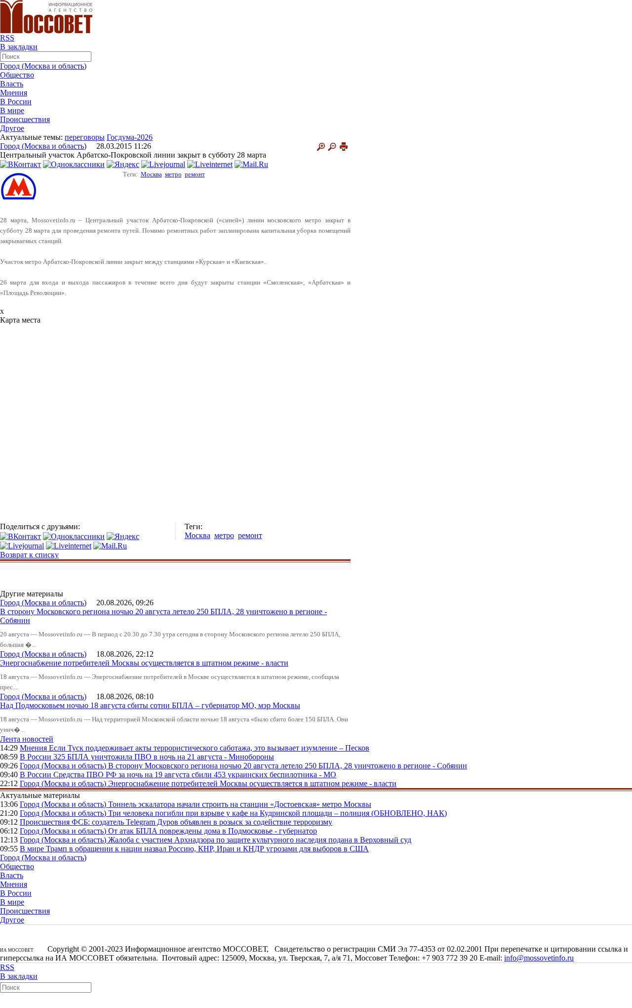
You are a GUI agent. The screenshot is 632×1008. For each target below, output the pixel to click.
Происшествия (25, 119)
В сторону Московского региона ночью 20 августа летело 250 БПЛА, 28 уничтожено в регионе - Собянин (287, 765)
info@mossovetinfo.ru (539, 958)
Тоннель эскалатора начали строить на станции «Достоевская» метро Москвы (239, 804)
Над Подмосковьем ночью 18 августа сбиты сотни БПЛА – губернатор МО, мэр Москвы (150, 705)
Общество (17, 75)
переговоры (85, 137)
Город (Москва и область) (43, 66)
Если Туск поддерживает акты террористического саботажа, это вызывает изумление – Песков (209, 748)
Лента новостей (26, 739)
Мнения (13, 92)
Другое (12, 128)
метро (173, 174)
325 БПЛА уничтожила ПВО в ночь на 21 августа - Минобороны (163, 757)
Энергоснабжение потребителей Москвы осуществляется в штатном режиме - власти (144, 663)
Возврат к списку (29, 554)
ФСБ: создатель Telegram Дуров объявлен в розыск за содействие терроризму (202, 822)
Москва (151, 174)
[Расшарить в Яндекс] (123, 164)
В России (16, 101)
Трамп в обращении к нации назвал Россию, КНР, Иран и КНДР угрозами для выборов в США (207, 848)
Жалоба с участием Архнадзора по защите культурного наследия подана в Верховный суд (259, 840)
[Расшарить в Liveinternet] (210, 164)
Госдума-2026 (130, 137)
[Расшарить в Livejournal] (163, 164)
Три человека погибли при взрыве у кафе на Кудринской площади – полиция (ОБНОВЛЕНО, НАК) (277, 813)
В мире (12, 110)
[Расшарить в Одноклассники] (74, 164)
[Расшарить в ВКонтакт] (20, 164)
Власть (11, 84)
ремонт (195, 174)
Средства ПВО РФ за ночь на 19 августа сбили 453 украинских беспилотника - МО (194, 774)
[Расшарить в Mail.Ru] (251, 164)
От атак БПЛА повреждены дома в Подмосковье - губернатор (212, 831)
